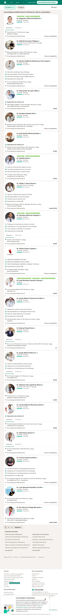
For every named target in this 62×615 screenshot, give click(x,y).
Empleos (11, 583)
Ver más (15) (8, 550)
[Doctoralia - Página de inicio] (6, 2)
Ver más (25, 20)
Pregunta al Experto (37, 577)
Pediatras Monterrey (38, 545)
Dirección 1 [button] (9, 28)
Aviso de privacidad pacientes (12, 576)
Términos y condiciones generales (13, 574)
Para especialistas (9, 594)
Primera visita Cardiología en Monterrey (16, 537)
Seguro (22, 7)
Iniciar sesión (32, 2)
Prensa (6, 585)
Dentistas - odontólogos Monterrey (43, 539)
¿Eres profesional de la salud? (47, 2)
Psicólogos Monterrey (39, 537)
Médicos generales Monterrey (41, 547)
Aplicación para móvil (38, 585)
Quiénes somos (8, 581)
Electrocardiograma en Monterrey (15, 542)
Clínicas (34, 576)
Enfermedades (36, 581)
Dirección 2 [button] (18, 28)
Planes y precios (8, 592)
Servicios (16, 557)
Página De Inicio (8, 557)
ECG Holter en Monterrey (12, 539)
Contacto (6, 586)
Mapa (55, 7)
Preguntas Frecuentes (38, 583)
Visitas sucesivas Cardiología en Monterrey (17, 545)
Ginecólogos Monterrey (39, 542)
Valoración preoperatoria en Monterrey (16, 547)
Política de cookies (9, 579)
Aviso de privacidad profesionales (13, 577)
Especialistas (35, 574)
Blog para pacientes (37, 586)
